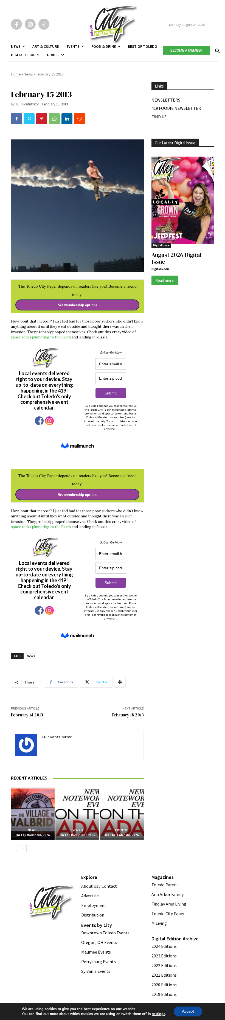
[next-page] (23, 848)
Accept (188, 1011)
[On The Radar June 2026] (77, 813)
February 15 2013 (50, 74)
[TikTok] (43, 24)
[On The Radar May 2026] (122, 813)
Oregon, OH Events (99, 942)
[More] (120, 682)
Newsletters (165, 100)
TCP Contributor (27, 104)
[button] (216, 49)
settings (158, 1013)
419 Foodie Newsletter (176, 108)
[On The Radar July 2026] (33, 813)
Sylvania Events (95, 971)
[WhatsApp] (54, 118)
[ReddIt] (79, 118)
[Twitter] (29, 118)
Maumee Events (96, 952)
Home (16, 74)
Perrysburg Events (98, 961)
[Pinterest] (41, 118)
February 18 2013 (128, 715)
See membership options (77, 305)
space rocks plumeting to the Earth (41, 337)
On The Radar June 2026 (77, 835)
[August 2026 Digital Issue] (182, 201)
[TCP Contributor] (26, 745)
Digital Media (160, 269)
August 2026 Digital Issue (176, 258)
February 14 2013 (27, 715)
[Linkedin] (66, 118)
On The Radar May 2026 (122, 835)
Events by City (96, 925)
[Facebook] (16, 24)
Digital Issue (161, 245)
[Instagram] (30, 24)
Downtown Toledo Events (105, 932)
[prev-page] (14, 848)
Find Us (159, 116)
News (28, 74)
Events (77, 830)
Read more (165, 280)
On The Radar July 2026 (33, 835)
